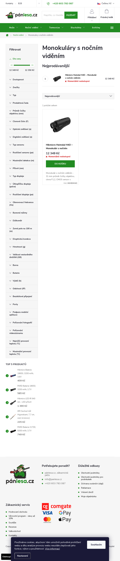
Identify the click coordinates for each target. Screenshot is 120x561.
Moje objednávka (88, 496)
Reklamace (86, 488)
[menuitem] (14, 27)
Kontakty (9, 3)
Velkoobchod (14, 531)
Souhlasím (96, 544)
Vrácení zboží (87, 492)
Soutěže (12, 523)
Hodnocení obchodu (18, 512)
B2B (20, 3)
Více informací (52, 548)
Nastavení (22, 555)
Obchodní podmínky (90, 473)
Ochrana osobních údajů (92, 484)
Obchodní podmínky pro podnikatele (92, 478)
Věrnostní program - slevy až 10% (22, 517)
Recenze (12, 527)
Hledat (71, 15)
